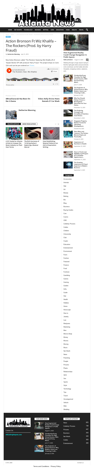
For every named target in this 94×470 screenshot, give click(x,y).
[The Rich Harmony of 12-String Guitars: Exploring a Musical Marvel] (32, 133)
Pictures (66, 365)
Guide (65, 292)
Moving (66, 344)
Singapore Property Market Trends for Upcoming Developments (80, 123)
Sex (65, 378)
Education (60, 30)
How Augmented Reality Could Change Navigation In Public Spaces (75, 54)
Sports (66, 382)
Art (64, 189)
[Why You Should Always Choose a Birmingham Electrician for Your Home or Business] (68, 100)
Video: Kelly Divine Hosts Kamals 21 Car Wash (48, 100)
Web (65, 406)
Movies (66, 341)
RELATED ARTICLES (13, 124)
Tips (65, 392)
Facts (65, 255)
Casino (66, 217)
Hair (65, 296)
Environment (68, 251)
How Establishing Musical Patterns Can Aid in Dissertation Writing (50, 144)
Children (66, 231)
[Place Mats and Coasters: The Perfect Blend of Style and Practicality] (68, 134)
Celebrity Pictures (69, 224)
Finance (66, 265)
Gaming (66, 282)
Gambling (67, 275)
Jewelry (66, 316)
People (66, 361)
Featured (66, 261)
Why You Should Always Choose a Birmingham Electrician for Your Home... (80, 101)
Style (65, 385)
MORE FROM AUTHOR (29, 124)
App (65, 186)
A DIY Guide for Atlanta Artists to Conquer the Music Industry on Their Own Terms (14, 144)
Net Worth (18, 30)
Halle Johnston (68, 60)
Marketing (67, 327)
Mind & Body (68, 334)
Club (65, 237)
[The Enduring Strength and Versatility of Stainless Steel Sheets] (68, 113)
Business (38, 30)
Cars (52, 30)
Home (10, 30)
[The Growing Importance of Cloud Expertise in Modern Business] (68, 165)
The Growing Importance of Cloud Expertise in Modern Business (80, 165)
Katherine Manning (14, 54)
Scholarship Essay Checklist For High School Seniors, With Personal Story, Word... (80, 78)
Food (68, 30)
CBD (65, 220)
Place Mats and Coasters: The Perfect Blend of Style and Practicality (81, 134)
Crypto (66, 241)
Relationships (68, 371)
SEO (65, 375)
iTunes (31, 65)
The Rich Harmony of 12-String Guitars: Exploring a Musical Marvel (31, 144)
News (65, 354)
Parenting (67, 358)
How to (66, 313)
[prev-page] (55, 124)
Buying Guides (68, 210)
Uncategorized (68, 399)
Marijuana (67, 323)
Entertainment (68, 248)
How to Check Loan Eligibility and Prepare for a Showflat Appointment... (81, 154)
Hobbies (66, 303)
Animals (66, 182)
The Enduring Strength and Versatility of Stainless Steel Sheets (81, 113)
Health (74, 30)
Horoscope (67, 310)
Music (12, 34)
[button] (86, 29)
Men (65, 330)
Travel (81, 30)
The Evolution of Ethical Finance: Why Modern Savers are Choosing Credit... (81, 90)
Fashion (66, 258)
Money (66, 337)
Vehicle (66, 402)
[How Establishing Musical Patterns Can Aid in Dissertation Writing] (51, 133)
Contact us (80, 462)
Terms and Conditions (41, 466)
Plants (66, 368)
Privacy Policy (56, 466)
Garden (66, 286)
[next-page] (58, 124)
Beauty (66, 193)
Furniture (66, 272)
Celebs (66, 227)
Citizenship (67, 234)
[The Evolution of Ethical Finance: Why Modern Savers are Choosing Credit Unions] (68, 90)
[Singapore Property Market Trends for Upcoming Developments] (68, 123)
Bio (65, 200)
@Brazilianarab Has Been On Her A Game (18, 100)
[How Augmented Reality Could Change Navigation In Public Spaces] (76, 42)
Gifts (65, 289)
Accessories (68, 179)
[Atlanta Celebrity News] (47, 13)
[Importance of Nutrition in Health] (68, 144)
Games (66, 279)
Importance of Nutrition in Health (80, 143)
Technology (28, 30)
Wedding (66, 409)
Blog (65, 203)
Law (65, 320)
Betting (45, 30)
